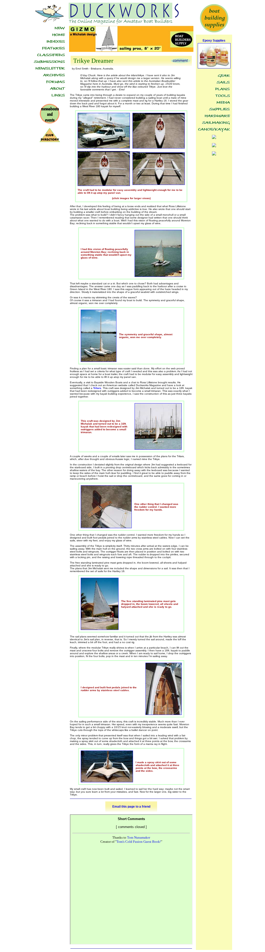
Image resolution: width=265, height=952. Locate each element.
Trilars (97, 388)
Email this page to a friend (131, 806)
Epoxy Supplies (214, 40)
